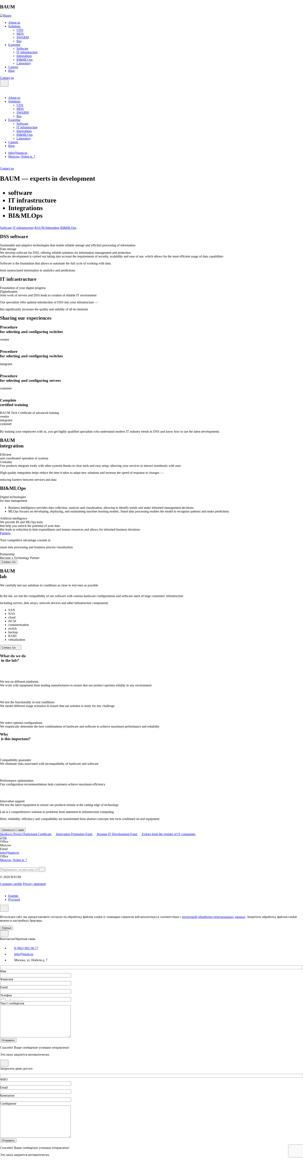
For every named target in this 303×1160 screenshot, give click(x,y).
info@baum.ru (17, 153)
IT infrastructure (27, 52)
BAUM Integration (46, 227)
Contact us (7, 77)
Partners (5, 533)
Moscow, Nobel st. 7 (21, 156)
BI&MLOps (24, 59)
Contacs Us (9, 562)
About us (14, 22)
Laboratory (23, 63)
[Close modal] (4, 933)
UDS (19, 30)
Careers (13, 67)
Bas (18, 41)
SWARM (22, 37)
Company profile (11, 884)
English (13, 896)
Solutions (14, 26)
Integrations (24, 56)
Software (22, 48)
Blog (11, 70)
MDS (20, 33)
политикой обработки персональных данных (213, 917)
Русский (14, 899)
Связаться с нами (13, 830)
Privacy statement (34, 884)
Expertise (14, 45)
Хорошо (6, 927)
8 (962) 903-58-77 (26, 948)
